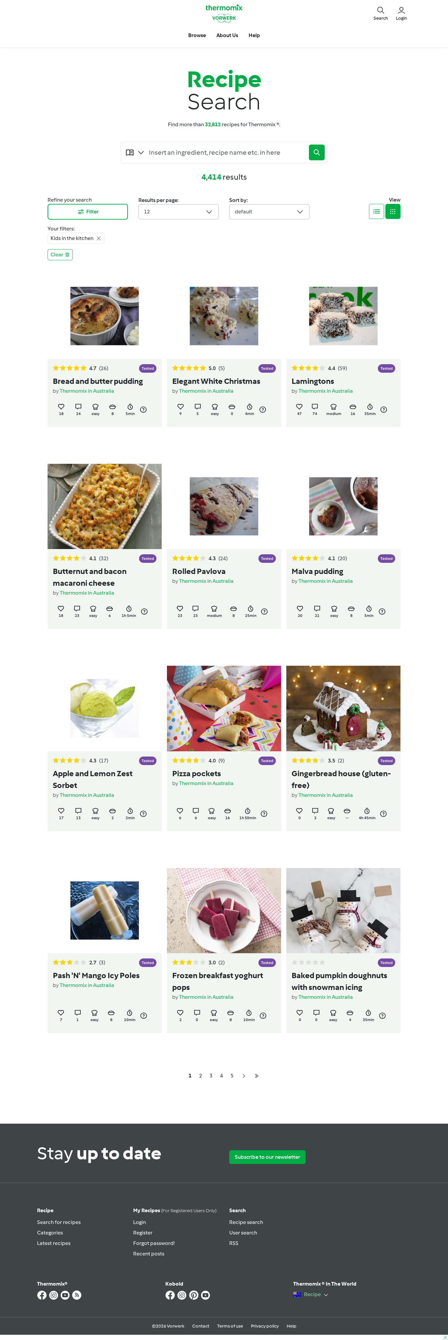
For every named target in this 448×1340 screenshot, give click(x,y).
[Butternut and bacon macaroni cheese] (105, 506)
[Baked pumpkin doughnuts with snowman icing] (343, 911)
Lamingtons (313, 381)
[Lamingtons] (343, 316)
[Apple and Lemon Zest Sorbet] (105, 708)
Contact (200, 1326)
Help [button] (254, 35)
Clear (57, 254)
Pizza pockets (196, 773)
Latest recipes (54, 1243)
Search (237, 1210)
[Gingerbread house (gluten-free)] (343, 708)
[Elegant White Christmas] (224, 316)
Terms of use (230, 1326)
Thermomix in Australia (87, 391)
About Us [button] (227, 35)
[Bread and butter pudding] (105, 316)
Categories (50, 1233)
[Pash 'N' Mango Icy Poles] (105, 911)
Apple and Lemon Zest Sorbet (92, 779)
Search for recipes (59, 1222)
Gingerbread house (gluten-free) (341, 779)
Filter (92, 211)
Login (139, 1222)
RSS (233, 1243)
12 (147, 211)
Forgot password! (153, 1243)
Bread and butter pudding (98, 381)
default (243, 211)
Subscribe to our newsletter (267, 1157)
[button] (381, 13)
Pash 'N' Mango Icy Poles (96, 975)
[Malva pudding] (343, 506)
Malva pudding (317, 571)
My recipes (174, 1210)
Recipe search (246, 1222)
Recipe (45, 1210)
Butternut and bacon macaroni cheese (90, 577)
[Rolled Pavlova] (224, 506)
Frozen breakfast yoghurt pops (217, 981)
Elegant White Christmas (216, 381)
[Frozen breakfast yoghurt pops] (224, 911)
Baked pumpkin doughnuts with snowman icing (339, 981)
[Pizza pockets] (224, 708)
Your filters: (61, 229)
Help (291, 1326)
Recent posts (148, 1254)
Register (143, 1233)
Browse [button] (197, 35)
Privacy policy (265, 1326)
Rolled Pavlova (199, 571)
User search (243, 1233)
